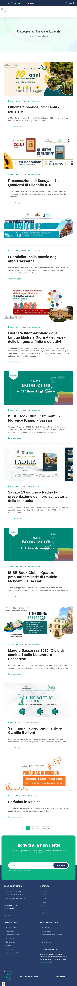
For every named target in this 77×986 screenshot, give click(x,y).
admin (12, 101)
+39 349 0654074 (16, 895)
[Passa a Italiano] (19, 3)
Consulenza (10, 942)
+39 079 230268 (15, 891)
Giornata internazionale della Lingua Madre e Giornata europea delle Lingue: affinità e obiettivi (36, 337)
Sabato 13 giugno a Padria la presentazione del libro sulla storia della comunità (37, 496)
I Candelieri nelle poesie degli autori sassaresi (33, 259)
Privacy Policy (47, 927)
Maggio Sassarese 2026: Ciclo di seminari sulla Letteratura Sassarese (36, 654)
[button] (73, 3)
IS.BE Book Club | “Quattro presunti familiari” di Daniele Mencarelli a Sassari (32, 577)
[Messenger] (15, 3)
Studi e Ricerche (12, 927)
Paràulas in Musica (24, 802)
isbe (11, 722)
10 (44, 828)
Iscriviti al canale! (46, 962)
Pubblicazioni (11, 938)
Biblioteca (9, 949)
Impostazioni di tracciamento (52, 935)
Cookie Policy (47, 931)
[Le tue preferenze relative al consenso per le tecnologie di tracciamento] (3, 984)
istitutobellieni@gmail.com (15, 898)
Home (31, 36)
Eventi (8, 946)
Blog (43, 906)
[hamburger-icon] (73, 11)
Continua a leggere (15, 126)
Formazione (10, 931)
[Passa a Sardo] (23, 3)
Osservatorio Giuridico (14, 953)
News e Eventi (35, 101)
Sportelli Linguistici (13, 935)
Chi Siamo (45, 891)
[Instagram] (11, 3)
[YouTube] (8, 3)
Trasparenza (46, 942)
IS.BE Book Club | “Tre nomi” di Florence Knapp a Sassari (35, 418)
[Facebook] (4, 3)
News (44, 902)
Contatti (45, 909)
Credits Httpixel (59, 977)
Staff (44, 895)
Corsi (44, 898)
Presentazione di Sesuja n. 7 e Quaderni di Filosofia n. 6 (34, 183)
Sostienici (45, 913)
